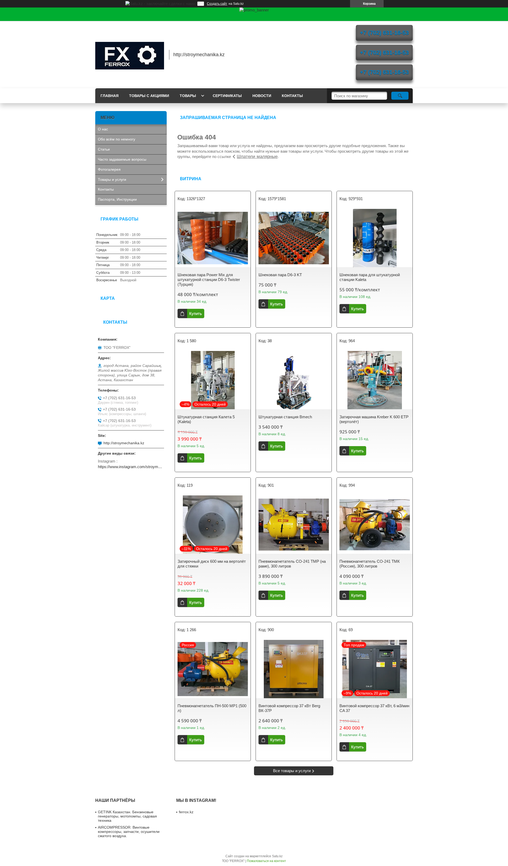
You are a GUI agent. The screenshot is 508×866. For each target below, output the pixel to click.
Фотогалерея (109, 169)
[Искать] (400, 96)
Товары (188, 96)
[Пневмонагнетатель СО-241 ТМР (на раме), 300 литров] (293, 524)
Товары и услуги (112, 179)
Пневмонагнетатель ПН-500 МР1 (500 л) (212, 708)
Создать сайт (217, 4)
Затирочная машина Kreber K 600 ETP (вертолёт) (374, 419)
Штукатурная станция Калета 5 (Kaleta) (206, 419)
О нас (103, 129)
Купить (195, 313)
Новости (261, 96)
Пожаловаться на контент (266, 861)
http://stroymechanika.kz (123, 443)
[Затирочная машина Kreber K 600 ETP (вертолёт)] (374, 380)
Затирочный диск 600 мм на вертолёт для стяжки (212, 563)
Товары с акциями (149, 96)
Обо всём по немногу (116, 139)
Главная (110, 96)
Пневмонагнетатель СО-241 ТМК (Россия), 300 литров (369, 563)
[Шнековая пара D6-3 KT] (293, 238)
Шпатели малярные (257, 156)
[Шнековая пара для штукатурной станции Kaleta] (374, 238)
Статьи (104, 149)
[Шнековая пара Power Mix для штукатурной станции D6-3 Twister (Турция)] (213, 238)
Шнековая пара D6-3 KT (280, 274)
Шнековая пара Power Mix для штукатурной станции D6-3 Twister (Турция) (209, 279)
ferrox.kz (186, 812)
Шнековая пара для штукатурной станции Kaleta (369, 277)
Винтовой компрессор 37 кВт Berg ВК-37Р (289, 708)
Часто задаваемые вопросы (122, 159)
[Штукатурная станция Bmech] (293, 380)
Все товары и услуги (292, 770)
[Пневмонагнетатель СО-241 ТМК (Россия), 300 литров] (374, 524)
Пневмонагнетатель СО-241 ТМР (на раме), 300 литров (292, 563)
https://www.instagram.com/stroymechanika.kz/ (131, 466)
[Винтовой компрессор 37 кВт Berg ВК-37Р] (293, 669)
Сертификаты (227, 96)
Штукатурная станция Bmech (285, 417)
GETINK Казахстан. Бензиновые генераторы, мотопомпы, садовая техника (127, 816)
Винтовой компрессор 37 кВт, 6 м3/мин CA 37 (374, 708)
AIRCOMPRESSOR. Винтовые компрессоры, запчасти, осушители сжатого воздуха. (129, 831)
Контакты (292, 96)
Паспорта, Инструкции (117, 199)
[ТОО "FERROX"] (129, 54)
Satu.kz (277, 856)
